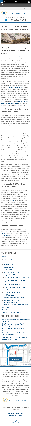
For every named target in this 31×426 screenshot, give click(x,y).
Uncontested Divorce (10, 259)
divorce (21, 56)
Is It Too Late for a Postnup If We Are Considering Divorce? (13, 325)
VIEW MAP (15, 359)
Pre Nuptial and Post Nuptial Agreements (16, 304)
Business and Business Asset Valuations (17, 277)
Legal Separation (8, 264)
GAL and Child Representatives (12, 312)
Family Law (5, 307)
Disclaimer (12, 415)
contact (3, 233)
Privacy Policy (19, 413)
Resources (11, 413)
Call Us (6, 5)
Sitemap (19, 415)
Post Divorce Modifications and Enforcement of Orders (13, 301)
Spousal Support (8, 267)
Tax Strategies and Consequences (15, 287)
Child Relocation (8, 295)
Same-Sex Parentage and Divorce (13, 297)
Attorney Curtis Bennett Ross (15, 87)
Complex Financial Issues (11, 275)
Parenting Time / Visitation (11, 292)
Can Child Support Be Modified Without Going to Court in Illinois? (14, 338)
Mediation (5, 310)
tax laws (12, 200)
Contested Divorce (9, 262)
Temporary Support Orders (11, 272)
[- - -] (1, 1)
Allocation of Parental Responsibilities (15, 290)
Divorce (4, 256)
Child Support (7, 269)
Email (16, 5)
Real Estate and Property (12, 284)
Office (26, 5)
